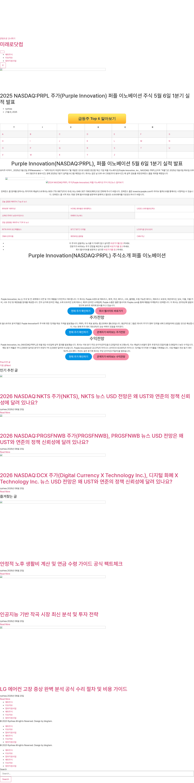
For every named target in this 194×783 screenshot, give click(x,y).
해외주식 (9, 54)
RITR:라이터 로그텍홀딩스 (12, 229)
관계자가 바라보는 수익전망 (111, 356)
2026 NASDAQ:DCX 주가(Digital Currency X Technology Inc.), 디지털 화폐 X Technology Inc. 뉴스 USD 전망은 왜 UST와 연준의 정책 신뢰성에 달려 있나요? (89, 478)
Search (3, 769)
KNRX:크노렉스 (76, 215)
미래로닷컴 (11, 44)
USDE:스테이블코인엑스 (146, 208)
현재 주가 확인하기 (80, 311)
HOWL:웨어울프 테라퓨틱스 (81, 208)
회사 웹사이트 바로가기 (111, 311)
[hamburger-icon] (2, 52)
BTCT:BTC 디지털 (78, 229)
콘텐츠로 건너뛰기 (7, 38)
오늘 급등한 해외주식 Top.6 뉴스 (14, 201)
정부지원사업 (10, 61)
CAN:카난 (140, 236)
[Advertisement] (79, 18)
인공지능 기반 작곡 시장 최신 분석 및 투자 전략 (49, 614)
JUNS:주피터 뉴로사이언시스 (13, 215)
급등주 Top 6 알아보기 (97, 119)
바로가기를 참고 (117, 243)
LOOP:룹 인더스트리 (144, 229)
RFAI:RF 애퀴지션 (8, 208)
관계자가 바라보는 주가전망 (111, 332)
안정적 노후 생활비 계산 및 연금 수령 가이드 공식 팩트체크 (61, 564)
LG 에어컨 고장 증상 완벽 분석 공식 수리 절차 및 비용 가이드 (63, 689)
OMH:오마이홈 (7, 236)
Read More (5, 412)
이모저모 (9, 58)
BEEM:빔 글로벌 (77, 236)
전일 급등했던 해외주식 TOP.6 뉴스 (15, 222)
